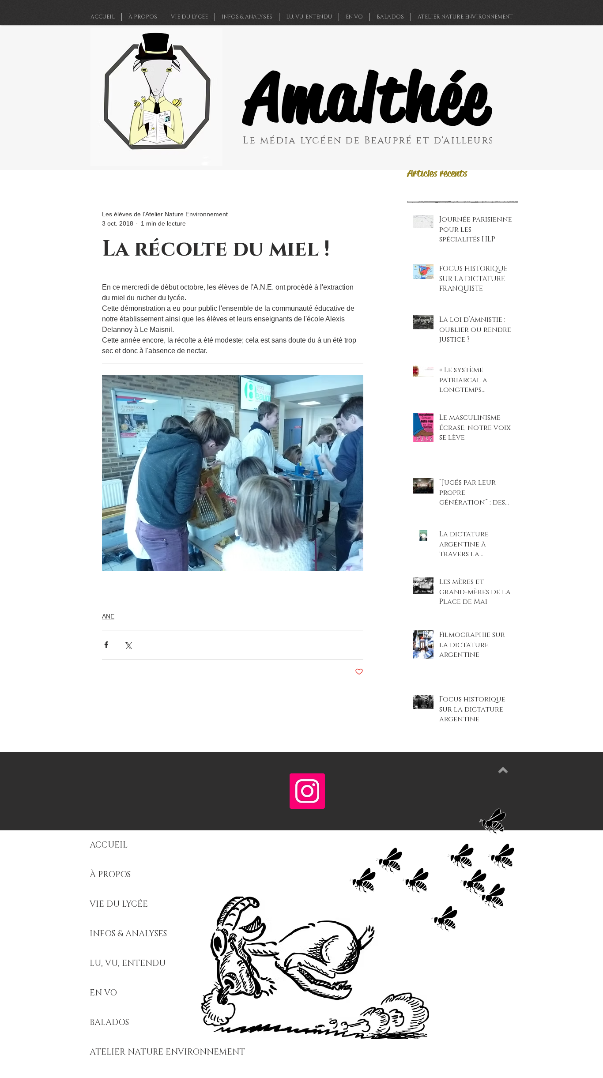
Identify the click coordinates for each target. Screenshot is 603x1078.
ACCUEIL (109, 845)
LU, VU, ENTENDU (128, 963)
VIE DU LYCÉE (119, 904)
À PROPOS (110, 874)
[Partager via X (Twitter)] (128, 645)
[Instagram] (307, 791)
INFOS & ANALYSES (128, 933)
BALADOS (109, 1022)
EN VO (103, 993)
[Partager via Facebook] (106, 645)
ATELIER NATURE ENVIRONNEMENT (167, 1052)
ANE (108, 616)
